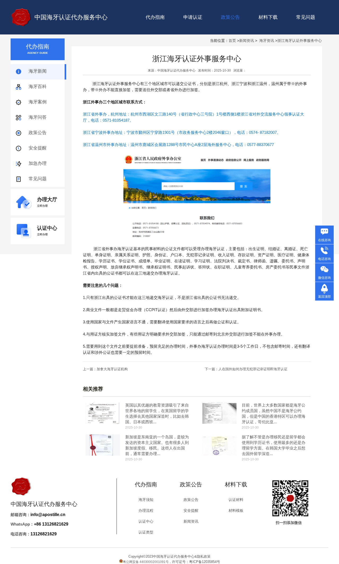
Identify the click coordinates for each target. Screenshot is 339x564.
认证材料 (236, 499)
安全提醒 (38, 148)
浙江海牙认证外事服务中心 (299, 40)
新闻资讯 (246, 40)
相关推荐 (93, 389)
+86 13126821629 (51, 524)
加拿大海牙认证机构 (112, 369)
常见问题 (305, 17)
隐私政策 (204, 556)
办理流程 (146, 510)
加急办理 (38, 163)
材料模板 (236, 510)
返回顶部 (324, 296)
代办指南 (155, 17)
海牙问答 (38, 117)
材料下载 (268, 17)
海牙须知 (146, 499)
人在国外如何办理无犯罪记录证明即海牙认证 (252, 369)
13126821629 (43, 534)
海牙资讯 (266, 40)
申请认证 (192, 17)
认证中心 (146, 521)
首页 (232, 40)
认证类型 (146, 532)
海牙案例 (38, 101)
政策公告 (38, 132)
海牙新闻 (38, 71)
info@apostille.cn (47, 514)
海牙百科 (38, 86)
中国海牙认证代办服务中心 (71, 17)
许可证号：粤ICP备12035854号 (196, 562)
